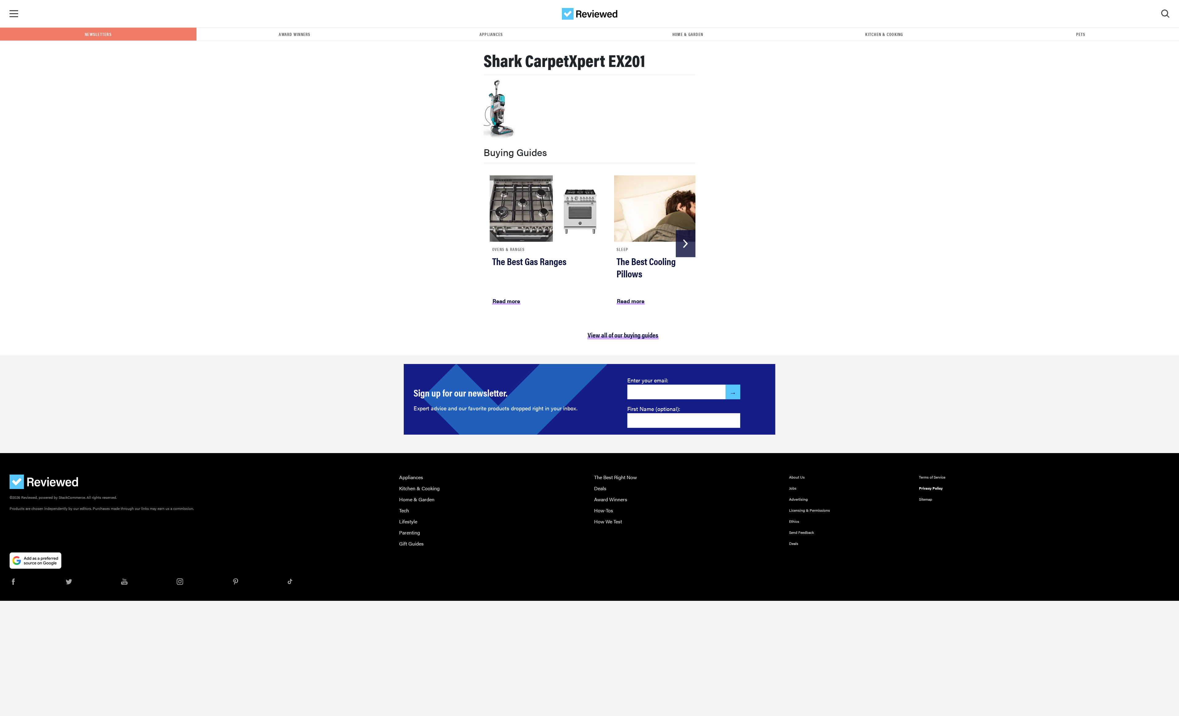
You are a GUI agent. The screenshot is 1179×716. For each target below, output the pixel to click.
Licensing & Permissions (809, 510)
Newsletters (98, 34)
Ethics (794, 521)
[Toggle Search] (1165, 14)
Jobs (792, 488)
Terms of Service (932, 477)
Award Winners (294, 34)
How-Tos (603, 510)
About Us (797, 477)
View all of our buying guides (623, 334)
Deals (600, 488)
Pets (1081, 34)
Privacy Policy (931, 488)
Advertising (798, 499)
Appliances (491, 34)
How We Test (608, 521)
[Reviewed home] (589, 14)
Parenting (409, 532)
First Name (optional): (653, 409)
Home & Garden (687, 34)
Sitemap (925, 499)
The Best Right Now (615, 477)
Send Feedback (801, 532)
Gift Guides (411, 543)
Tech (404, 510)
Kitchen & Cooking (884, 34)
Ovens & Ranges (508, 249)
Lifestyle (408, 521)
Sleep (622, 249)
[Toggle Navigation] (14, 14)
